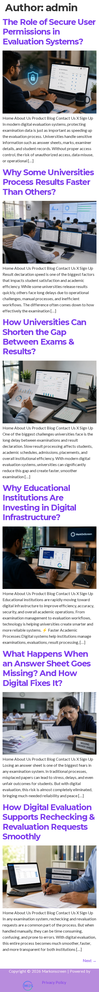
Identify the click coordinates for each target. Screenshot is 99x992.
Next (89, 960)
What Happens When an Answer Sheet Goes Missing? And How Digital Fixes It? (47, 668)
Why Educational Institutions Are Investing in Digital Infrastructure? (39, 502)
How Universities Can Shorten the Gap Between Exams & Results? (44, 336)
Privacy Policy (54, 982)
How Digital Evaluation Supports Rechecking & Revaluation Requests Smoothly (49, 821)
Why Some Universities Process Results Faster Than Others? (48, 182)
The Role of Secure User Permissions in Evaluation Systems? (49, 31)
